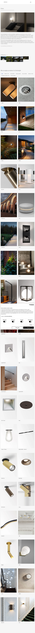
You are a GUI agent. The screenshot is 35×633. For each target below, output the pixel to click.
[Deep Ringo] (26, 465)
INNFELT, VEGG (30, 73)
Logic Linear (3, 218)
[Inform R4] (9, 523)
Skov (19, 131)
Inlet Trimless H (3, 391)
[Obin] (26, 523)
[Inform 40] (9, 292)
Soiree (20, 247)
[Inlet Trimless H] (9, 378)
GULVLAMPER (24, 73)
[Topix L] (9, 580)
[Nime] (26, 407)
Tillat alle (28, 327)
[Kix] (9, 263)
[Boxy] (9, 118)
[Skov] (26, 118)
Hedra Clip (2, 478)
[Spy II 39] (9, 176)
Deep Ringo (20, 478)
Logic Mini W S (3, 362)
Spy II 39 (2, 189)
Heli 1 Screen (3, 420)
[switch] (13, 321)
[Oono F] (26, 292)
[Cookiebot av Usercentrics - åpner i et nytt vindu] (30, 305)
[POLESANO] (3, 58)
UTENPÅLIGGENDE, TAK (5, 75)
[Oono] (26, 552)
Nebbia (2, 160)
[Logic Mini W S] (9, 349)
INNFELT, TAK (6, 73)
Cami (19, 218)
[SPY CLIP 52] (9, 494)
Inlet (19, 362)
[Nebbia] (9, 147)
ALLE (2, 73)
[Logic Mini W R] (26, 378)
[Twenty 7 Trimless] (9, 436)
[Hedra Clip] (9, 465)
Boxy (2, 131)
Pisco (19, 189)
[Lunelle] (9, 90)
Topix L (2, 593)
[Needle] (9, 552)
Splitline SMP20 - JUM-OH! (23, 449)
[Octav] (26, 494)
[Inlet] (26, 349)
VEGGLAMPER (13, 75)
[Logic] (26, 90)
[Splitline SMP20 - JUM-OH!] (26, 436)
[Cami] (26, 205)
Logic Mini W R (21, 391)
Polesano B (2, 247)
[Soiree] (26, 234)
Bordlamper (18, 73)
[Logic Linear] (9, 205)
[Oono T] (26, 263)
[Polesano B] (9, 234)
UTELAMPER (12, 73)
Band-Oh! (2, 622)
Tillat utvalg (17, 327)
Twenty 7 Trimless (4, 449)
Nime (19, 420)
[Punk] (26, 609)
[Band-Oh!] (9, 609)
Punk (19, 622)
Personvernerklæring (8, 316)
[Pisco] (26, 176)
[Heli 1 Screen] (9, 407)
